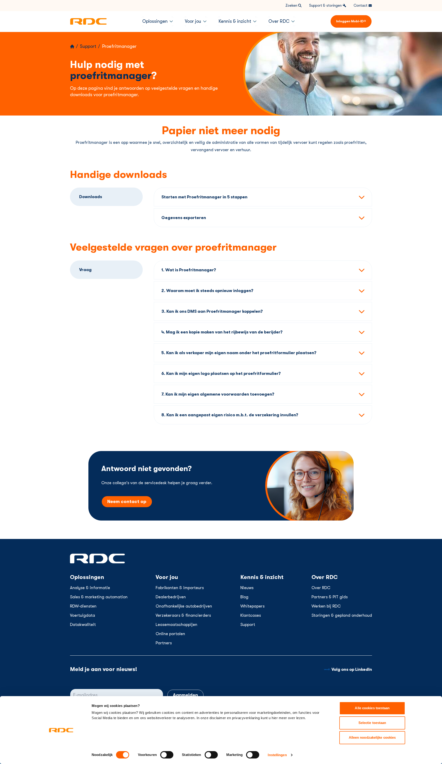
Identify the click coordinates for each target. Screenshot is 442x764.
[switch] (166, 754)
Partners (164, 643)
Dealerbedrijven (171, 597)
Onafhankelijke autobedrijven (184, 606)
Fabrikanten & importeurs (180, 587)
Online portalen (170, 633)
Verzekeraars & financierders (183, 615)
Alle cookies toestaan (372, 708)
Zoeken (291, 5)
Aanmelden (185, 695)
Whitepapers (252, 606)
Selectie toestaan (372, 723)
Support (247, 624)
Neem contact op (126, 501)
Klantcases (250, 615)
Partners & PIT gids (329, 597)
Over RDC (320, 587)
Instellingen (277, 755)
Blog (244, 597)
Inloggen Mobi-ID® (351, 21)
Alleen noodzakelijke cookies (372, 737)
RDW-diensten (83, 606)
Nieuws (246, 587)
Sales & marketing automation (99, 597)
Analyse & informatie (90, 587)
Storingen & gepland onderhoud (341, 615)
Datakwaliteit (83, 624)
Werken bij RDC (326, 606)
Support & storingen (325, 5)
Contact (360, 5)
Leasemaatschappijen (176, 624)
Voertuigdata (82, 615)
